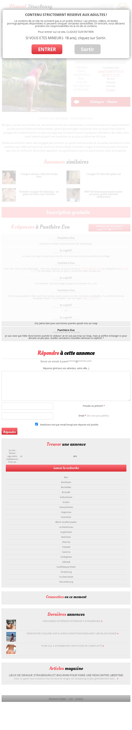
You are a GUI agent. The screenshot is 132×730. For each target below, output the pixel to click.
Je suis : (12, 450)
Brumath (66, 492)
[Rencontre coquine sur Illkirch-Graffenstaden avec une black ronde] (11, 640)
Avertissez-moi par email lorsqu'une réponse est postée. (69, 424)
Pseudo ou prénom (94, 405)
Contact (79, 698)
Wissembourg (66, 581)
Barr (66, 477)
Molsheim (66, 536)
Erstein (66, 502)
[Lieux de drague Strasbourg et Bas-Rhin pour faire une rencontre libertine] (117, 678)
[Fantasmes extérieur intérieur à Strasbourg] (11, 628)
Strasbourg (66, 571)
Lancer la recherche (66, 468)
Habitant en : (12, 459)
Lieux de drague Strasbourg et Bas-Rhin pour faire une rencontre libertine (66, 675)
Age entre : (12, 456)
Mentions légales (57, 698)
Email (94, 415)
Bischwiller (66, 487)
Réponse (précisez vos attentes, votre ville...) (66, 368)
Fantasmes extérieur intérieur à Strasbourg (72, 621)
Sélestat (66, 561)
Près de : (12, 462)
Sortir (87, 49)
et (21, 456)
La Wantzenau (66, 527)
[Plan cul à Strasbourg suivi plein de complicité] (11, 653)
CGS (71, 698)
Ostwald (66, 546)
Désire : (12, 453)
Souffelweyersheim (66, 566)
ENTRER (47, 49)
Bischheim (66, 482)
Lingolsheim (66, 532)
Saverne (66, 551)
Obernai (66, 541)
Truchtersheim (66, 576)
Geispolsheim (66, 507)
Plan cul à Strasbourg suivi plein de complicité (71, 646)
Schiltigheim (66, 556)
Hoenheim (66, 517)
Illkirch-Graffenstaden (66, 522)
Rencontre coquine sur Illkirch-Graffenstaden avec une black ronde (72, 633)
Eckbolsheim (66, 497)
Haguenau (66, 512)
